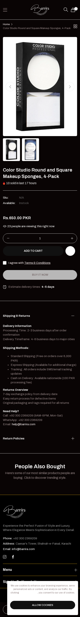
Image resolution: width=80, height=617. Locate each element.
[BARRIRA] (40, 10)
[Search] (66, 9)
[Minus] (8, 238)
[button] (69, 86)
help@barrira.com (23, 424)
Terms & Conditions (37, 262)
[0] (73, 10)
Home (6, 24)
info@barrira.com (19, 549)
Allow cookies (42, 605)
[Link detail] (4, 557)
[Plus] (72, 238)
